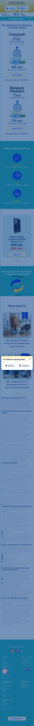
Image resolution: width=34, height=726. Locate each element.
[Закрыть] (29, 358)
